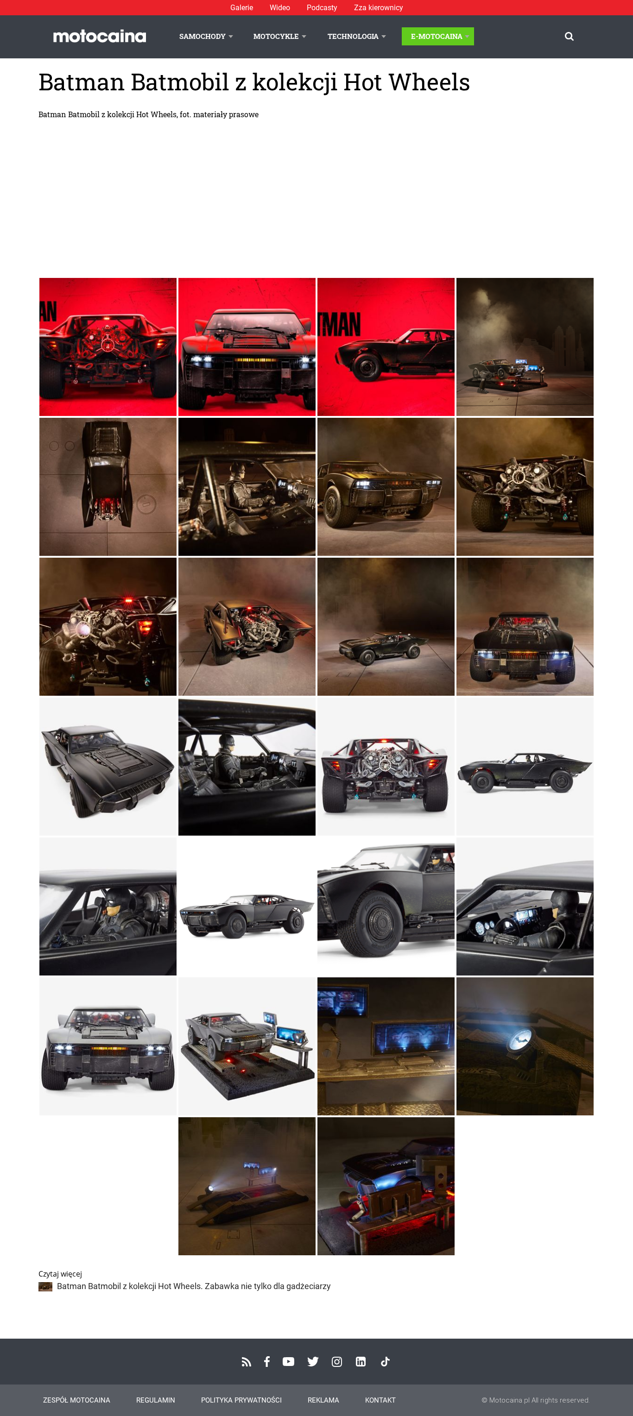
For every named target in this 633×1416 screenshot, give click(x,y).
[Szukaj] (569, 36)
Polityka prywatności (241, 1400)
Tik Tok (385, 1361)
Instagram (337, 1362)
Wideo (280, 7)
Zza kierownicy (378, 7)
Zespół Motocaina (76, 1400)
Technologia (353, 36)
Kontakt (380, 1400)
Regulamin (155, 1400)
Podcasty (322, 7)
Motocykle (276, 36)
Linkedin (361, 1361)
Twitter (313, 1361)
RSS (246, 1361)
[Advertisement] (316, 198)
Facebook (267, 1361)
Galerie (241, 7)
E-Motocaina (436, 36)
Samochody (202, 36)
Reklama (323, 1400)
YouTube (288, 1361)
